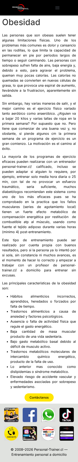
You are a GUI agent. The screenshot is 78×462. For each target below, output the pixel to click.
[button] (57, 7)
